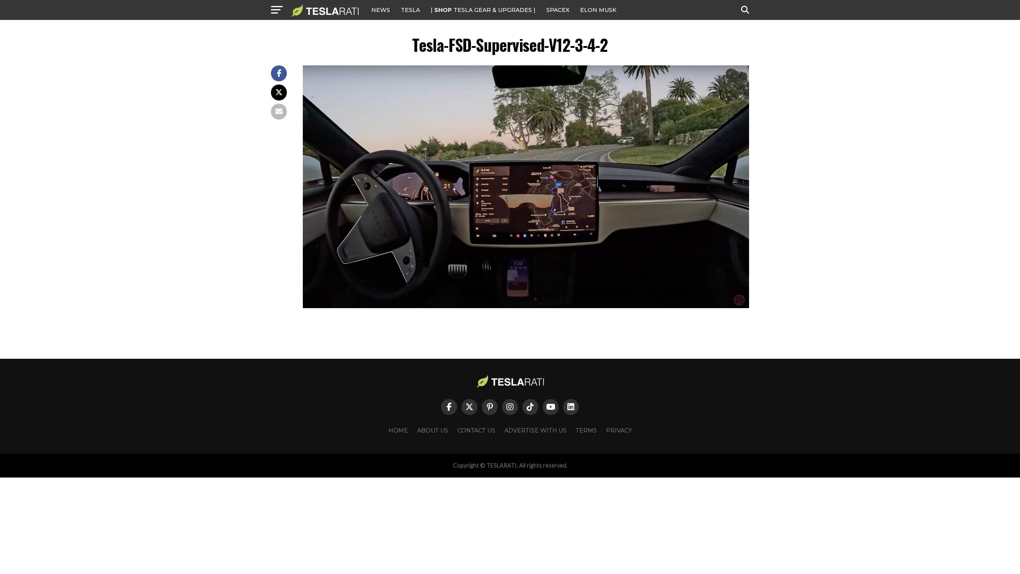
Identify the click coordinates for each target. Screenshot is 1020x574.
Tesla (410, 10)
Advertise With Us (535, 430)
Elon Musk (598, 10)
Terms (586, 430)
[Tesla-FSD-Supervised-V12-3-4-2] (526, 306)
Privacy (619, 430)
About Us (432, 430)
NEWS (380, 10)
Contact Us (476, 430)
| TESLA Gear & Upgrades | (483, 10)
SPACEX (557, 10)
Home (398, 430)
